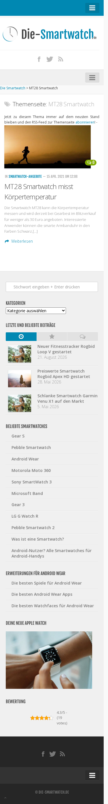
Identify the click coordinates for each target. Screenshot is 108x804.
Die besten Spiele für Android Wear (47, 583)
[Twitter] (50, 59)
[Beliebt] (52, 336)
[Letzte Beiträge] (21, 336)
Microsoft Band (27, 493)
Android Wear (25, 459)
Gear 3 (18, 504)
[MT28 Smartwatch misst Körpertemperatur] (51, 146)
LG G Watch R (25, 516)
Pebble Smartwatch (31, 447)
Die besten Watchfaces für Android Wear (53, 605)
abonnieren (84, 122)
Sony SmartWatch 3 (32, 482)
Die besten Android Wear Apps (42, 594)
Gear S (18, 436)
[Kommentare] (82, 336)
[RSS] (60, 59)
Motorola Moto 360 (31, 470)
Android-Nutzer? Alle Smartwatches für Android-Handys (52, 553)
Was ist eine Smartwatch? (38, 539)
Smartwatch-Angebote (25, 176)
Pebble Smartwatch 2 (33, 527)
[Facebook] (39, 59)
